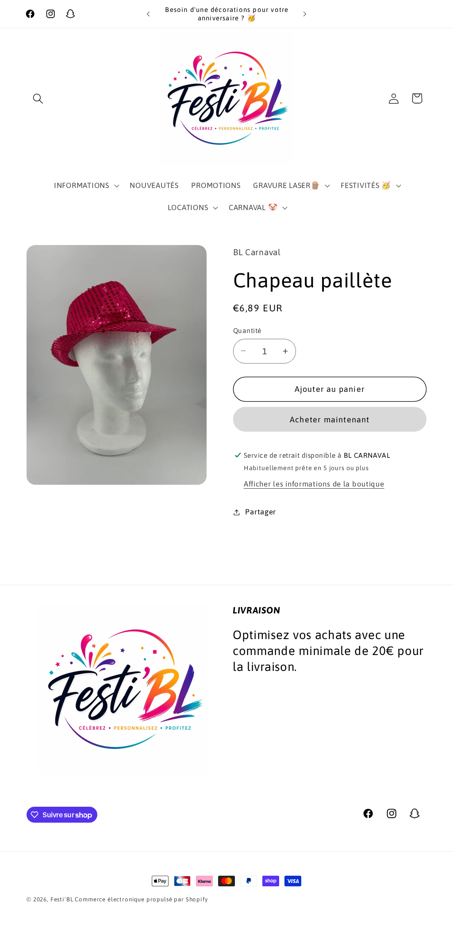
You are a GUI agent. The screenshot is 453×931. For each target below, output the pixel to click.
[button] (38, 98)
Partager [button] (260, 511)
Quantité (247, 330)
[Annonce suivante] (305, 14)
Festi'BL (61, 899)
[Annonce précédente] (148, 14)
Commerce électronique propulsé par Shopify (141, 899)
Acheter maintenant (330, 419)
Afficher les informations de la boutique (314, 483)
